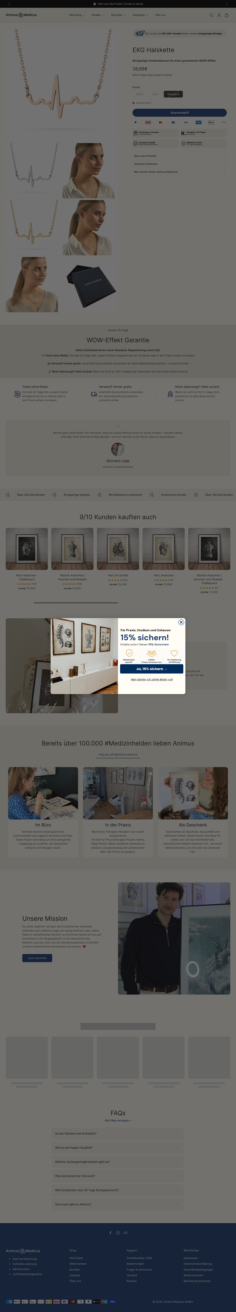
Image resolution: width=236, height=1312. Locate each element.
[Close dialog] (181, 622)
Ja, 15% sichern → (151, 668)
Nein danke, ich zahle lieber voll (152, 679)
